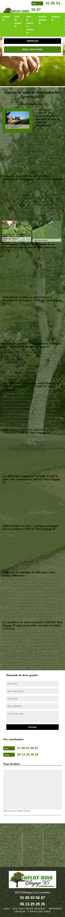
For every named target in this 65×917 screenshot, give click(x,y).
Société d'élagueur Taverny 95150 (32, 830)
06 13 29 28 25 (32, 904)
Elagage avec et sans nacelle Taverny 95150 (31, 838)
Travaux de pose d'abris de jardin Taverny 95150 (52, 835)
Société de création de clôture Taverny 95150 (53, 845)
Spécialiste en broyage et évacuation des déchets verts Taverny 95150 (30, 852)
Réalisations (33, 49)
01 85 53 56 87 (32, 897)
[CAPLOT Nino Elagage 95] (32, 880)
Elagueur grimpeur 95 (42, 20)
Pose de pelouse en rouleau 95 (30, 25)
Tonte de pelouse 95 (18, 21)
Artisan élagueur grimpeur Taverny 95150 (11, 861)
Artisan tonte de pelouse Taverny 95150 (10, 838)
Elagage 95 (6, 18)
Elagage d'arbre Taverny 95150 (10, 830)
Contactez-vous (39, 911)
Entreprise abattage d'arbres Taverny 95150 (53, 855)
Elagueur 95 (56, 18)
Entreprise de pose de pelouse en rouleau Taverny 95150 (10, 850)
